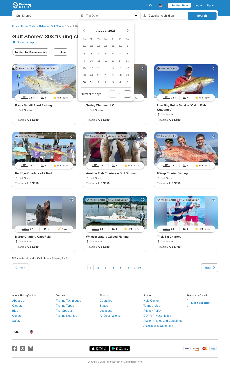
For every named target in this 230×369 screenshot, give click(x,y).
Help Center (151, 300)
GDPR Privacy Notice (157, 315)
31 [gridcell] (91, 82)
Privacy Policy (152, 310)
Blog (15, 310)
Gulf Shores (57, 26)
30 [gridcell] (84, 82)
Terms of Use (151, 305)
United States (28, 26)
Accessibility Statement (158, 325)
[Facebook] (14, 348)
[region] (44, 97)
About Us (18, 300)
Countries (106, 300)
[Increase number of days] (127, 94)
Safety (16, 320)
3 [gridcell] (113, 82)
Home (15, 26)
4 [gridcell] (120, 82)
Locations (106, 310)
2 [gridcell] (106, 82)
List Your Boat (179, 5)
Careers (17, 305)
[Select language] (161, 5)
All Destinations (110, 315)
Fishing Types (65, 305)
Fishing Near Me (66, 315)
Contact (17, 315)
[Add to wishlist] (72, 68)
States (104, 305)
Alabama (44, 26)
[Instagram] (30, 348)
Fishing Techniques (68, 300)
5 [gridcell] (127, 82)
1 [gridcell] (98, 82)
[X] (22, 348)
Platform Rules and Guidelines (162, 320)
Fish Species (64, 310)
